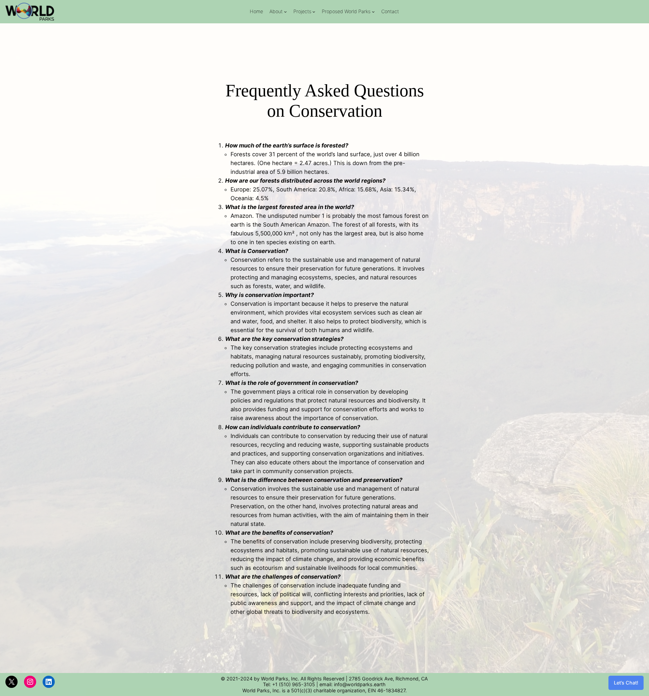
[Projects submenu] (313, 11)
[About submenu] (285, 11)
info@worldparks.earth (360, 684)
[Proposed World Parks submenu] (373, 11)
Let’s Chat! (626, 683)
